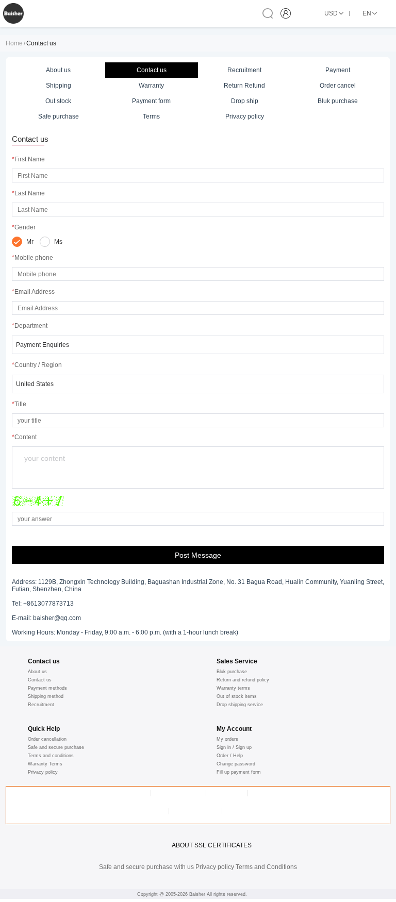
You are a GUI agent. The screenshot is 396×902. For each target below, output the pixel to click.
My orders (227, 739)
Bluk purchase (232, 671)
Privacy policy (43, 772)
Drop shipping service (240, 704)
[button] (198, 345)
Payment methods (47, 688)
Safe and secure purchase (56, 747)
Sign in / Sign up (234, 747)
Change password (236, 763)
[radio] (23, 242)
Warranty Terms (45, 763)
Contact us (40, 679)
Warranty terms (233, 688)
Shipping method (45, 696)
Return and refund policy (243, 679)
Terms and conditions (51, 755)
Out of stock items (237, 696)
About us (37, 671)
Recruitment (41, 704)
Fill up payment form (239, 772)
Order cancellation (47, 739)
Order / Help (230, 755)
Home (14, 43)
